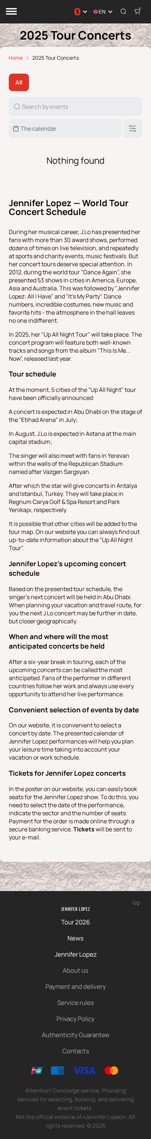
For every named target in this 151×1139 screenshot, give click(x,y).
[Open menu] (11, 12)
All (18, 82)
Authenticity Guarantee (75, 1035)
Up (136, 902)
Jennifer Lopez (75, 909)
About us (75, 970)
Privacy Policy (75, 1018)
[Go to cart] (137, 11)
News (75, 938)
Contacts (75, 1051)
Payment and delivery (75, 986)
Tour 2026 (75, 922)
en (102, 12)
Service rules (75, 1002)
